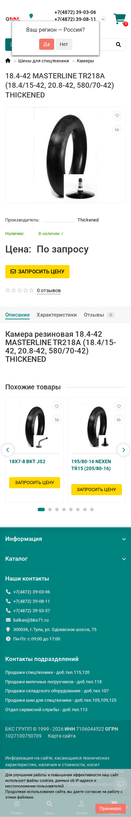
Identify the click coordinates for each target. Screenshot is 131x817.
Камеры (85, 60)
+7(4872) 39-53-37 (31, 610)
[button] (41, 509)
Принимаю (111, 808)
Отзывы (98, 315)
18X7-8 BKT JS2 (27, 461)
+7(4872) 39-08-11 (75, 19)
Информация (23, 538)
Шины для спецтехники (43, 60)
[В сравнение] (117, 129)
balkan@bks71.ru (31, 620)
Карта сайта (62, 736)
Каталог (16, 558)
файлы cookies (40, 780)
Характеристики (57, 315)
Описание (17, 315)
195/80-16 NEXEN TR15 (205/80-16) (91, 465)
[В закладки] (117, 115)
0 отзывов (49, 290)
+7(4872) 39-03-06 (75, 12)
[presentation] (8, 450)
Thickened (88, 220)
